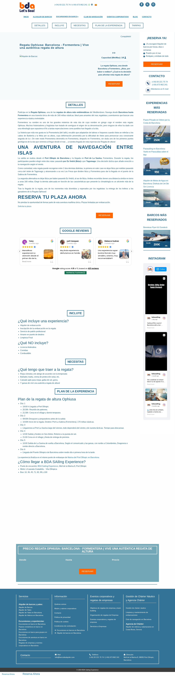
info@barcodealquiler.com (65, 657)
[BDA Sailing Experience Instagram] (153, 4)
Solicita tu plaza (24, 206)
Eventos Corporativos (118, 17)
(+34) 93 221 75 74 (62, 5)
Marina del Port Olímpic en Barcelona (83, 457)
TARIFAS (136, 25)
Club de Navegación (93, 17)
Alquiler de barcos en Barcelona (69, 633)
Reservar (157, 64)
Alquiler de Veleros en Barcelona (31, 615)
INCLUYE (59, 25)
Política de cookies (61, 622)
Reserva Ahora (8, 674)
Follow (162, 269)
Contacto (146, 17)
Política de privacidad (62, 617)
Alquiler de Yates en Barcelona (30, 613)
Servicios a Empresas (98, 626)
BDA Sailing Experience (48, 466)
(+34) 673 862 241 (79, 5)
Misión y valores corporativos (65, 608)
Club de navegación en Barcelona (138, 619)
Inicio (26, 17)
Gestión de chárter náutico (136, 608)
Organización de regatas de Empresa (104, 615)
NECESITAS (80, 25)
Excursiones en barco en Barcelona (32, 624)
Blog (135, 17)
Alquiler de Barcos (42, 17)
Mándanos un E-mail (159, 89)
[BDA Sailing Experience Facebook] (142, 4)
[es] (96, 5)
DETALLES (39, 25)
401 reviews (93, 268)
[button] (131, 251)
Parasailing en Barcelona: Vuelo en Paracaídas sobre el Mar (155, 152)
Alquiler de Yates (25, 610)
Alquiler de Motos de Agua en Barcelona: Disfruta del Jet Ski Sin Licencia (156, 184)
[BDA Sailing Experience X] (147, 4)
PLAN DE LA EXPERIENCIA (108, 25)
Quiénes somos (60, 604)
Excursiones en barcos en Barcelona (71, 630)
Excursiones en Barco (66, 17)
